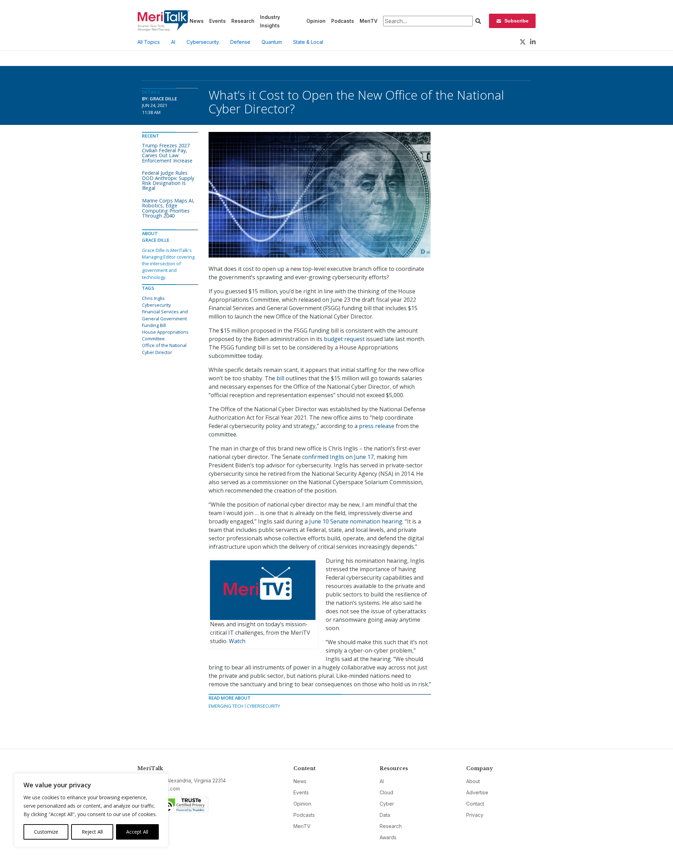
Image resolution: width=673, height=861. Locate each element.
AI (173, 42)
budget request (344, 339)
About (473, 781)
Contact (475, 804)
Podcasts (342, 21)
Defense (240, 42)
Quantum (271, 42)
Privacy (474, 815)
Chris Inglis (153, 298)
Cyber (387, 804)
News (197, 21)
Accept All (137, 831)
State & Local (308, 42)
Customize (46, 831)
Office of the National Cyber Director (164, 348)
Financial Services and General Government (165, 314)
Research (242, 21)
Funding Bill (154, 325)
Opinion (316, 21)
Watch (237, 641)
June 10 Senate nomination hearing (355, 521)
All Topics (148, 42)
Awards (388, 837)
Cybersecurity (202, 42)
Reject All (92, 831)
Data (385, 815)
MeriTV (369, 21)
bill (280, 378)
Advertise (477, 792)
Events (217, 21)
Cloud (386, 792)
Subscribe (516, 21)
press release (376, 426)
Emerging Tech (226, 706)
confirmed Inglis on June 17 (338, 457)
